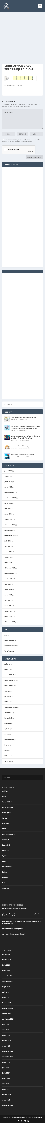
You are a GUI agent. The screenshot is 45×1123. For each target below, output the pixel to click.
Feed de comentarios (11, 646)
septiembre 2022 (10, 498)
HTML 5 (7, 702)
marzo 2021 (8, 514)
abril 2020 (7, 546)
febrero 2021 (8, 519)
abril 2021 (7, 509)
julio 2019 (7, 584)
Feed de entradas (10, 640)
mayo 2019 (8, 595)
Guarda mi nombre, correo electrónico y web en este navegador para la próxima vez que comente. (21, 140)
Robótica (7, 750)
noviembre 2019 (10, 573)
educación (22, 440)
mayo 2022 (8, 503)
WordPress (7, 761)
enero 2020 (8, 563)
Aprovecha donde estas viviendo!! (22, 455)
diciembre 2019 (9, 568)
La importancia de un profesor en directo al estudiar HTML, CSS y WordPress (25, 437)
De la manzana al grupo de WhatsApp (23, 417)
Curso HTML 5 (9, 675)
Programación (9, 740)
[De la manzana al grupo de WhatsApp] (7, 419)
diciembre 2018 (9, 622)
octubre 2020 (9, 530)
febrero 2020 (8, 557)
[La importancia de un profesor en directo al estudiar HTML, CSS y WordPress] (7, 437)
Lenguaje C (8, 718)
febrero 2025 (8, 476)
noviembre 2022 (10, 492)
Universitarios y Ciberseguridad (21, 446)
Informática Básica (10, 707)
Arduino (7, 664)
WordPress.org (9, 651)
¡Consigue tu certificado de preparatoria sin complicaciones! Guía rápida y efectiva (25, 427)
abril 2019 (7, 600)
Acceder (7, 635)
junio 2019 (8, 590)
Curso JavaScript (9, 680)
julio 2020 (7, 541)
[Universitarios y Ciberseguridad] (7, 447)
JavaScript (7, 713)
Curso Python (9, 686)
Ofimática (7, 723)
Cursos (6, 691)
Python (6, 745)
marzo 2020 (8, 552)
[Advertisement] (22, 35)
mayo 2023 (8, 487)
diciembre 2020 (9, 525)
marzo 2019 (8, 606)
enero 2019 (8, 617)
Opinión (21, 419)
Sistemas (7, 756)
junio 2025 (8, 471)
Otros (25, 419)
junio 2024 (8, 482)
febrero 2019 (8, 611)
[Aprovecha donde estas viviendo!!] (7, 456)
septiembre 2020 (10, 536)
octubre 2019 (9, 579)
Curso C (7, 669)
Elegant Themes (19, 1117)
